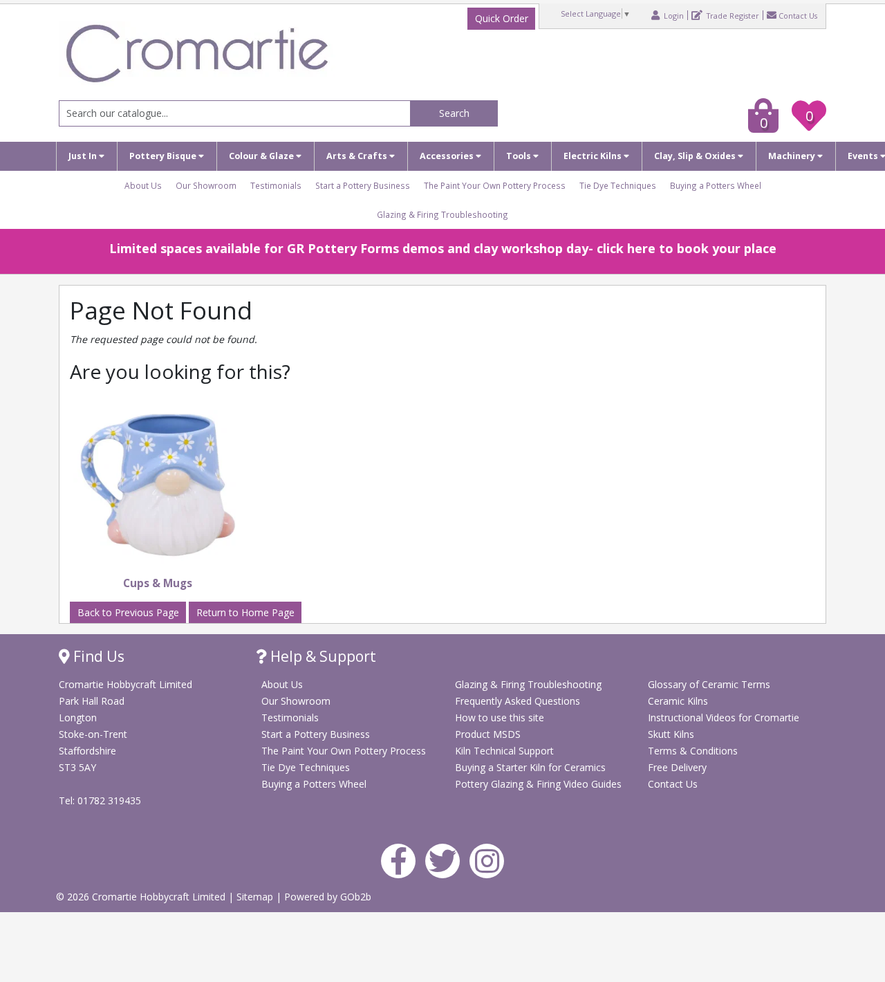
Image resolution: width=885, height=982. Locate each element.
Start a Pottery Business (362, 185)
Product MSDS (488, 734)
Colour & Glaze (262, 156)
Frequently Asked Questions (517, 700)
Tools (519, 156)
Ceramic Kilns (678, 700)
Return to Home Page (245, 612)
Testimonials (275, 185)
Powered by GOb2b (327, 896)
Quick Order (501, 18)
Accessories (448, 156)
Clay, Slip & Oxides (696, 156)
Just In (83, 156)
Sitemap (256, 896)
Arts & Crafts (357, 156)
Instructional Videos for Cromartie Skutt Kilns (723, 726)
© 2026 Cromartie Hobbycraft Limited (142, 896)
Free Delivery (677, 767)
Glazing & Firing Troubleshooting (442, 214)
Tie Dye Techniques (617, 185)
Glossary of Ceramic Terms (709, 684)
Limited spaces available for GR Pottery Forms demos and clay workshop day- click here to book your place (442, 248)
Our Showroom (206, 185)
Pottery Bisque (163, 156)
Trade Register (732, 15)
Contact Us (798, 15)
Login (673, 15)
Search (454, 113)
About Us (143, 185)
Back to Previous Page (128, 612)
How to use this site (499, 717)
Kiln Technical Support (504, 750)
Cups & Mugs (157, 583)
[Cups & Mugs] (158, 486)
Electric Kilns (593, 156)
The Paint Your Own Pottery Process (495, 185)
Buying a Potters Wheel (715, 185)
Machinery (792, 156)
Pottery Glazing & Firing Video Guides (538, 783)
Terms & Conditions (693, 750)
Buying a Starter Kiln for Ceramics (530, 767)
